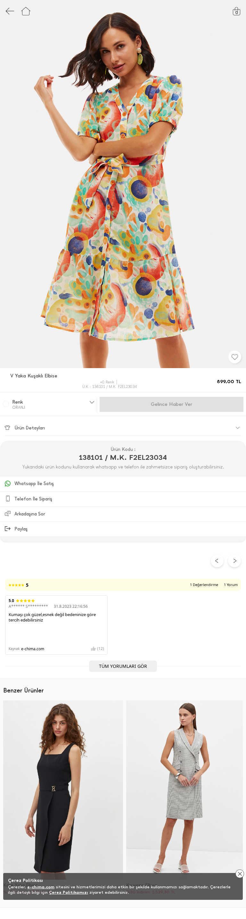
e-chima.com (40, 886)
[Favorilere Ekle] (234, 357)
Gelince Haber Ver (171, 404)
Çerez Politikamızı (68, 892)
